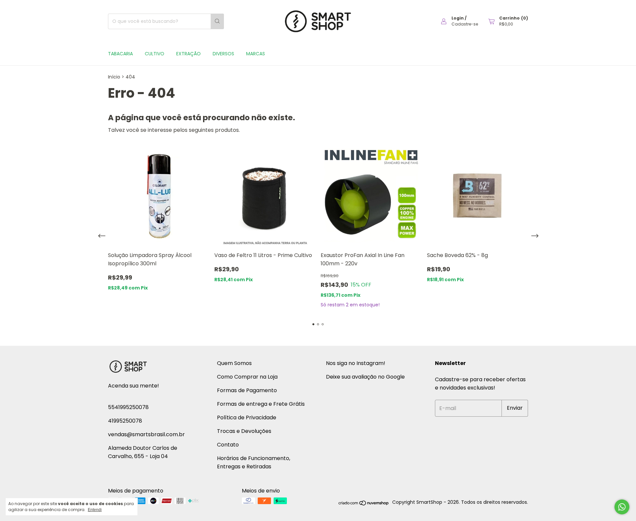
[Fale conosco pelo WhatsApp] (621, 506)
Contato (228, 444)
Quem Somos (234, 363)
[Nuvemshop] (364, 504)
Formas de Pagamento (247, 390)
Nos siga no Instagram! (355, 363)
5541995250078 (128, 407)
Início (114, 77)
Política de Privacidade (246, 417)
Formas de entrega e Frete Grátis (261, 404)
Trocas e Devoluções (244, 431)
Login (457, 18)
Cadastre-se (464, 24)
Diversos (223, 53)
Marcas (255, 53)
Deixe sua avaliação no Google (365, 377)
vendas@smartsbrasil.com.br (146, 434)
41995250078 (125, 421)
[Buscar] (217, 21)
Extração (188, 53)
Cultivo (154, 53)
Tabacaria (120, 53)
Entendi (95, 509)
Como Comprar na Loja (247, 377)
